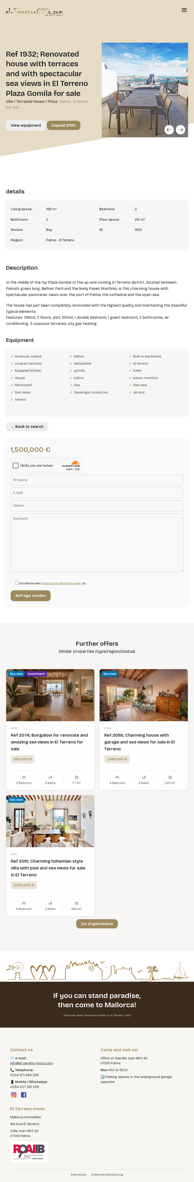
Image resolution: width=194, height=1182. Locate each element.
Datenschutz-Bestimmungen (61, 583)
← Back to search (27, 426)
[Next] (180, 129)
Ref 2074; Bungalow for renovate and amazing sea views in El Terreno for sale (49, 742)
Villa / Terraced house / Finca (31, 101)
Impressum (79, 1175)
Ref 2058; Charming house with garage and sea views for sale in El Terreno (139, 742)
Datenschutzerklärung (107, 1175)
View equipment (26, 125)
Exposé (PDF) (64, 125)
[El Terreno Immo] (34, 12)
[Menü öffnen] (184, 10)
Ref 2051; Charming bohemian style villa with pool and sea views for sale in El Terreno (48, 868)
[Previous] (169, 129)
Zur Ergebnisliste (97, 924)
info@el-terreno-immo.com (31, 1063)
